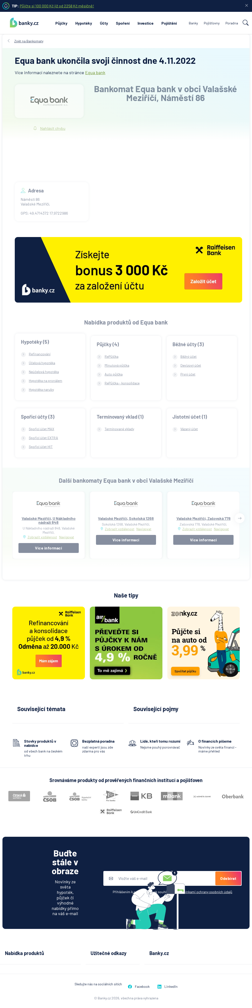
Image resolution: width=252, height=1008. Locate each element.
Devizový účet (190, 365)
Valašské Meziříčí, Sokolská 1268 (126, 518)
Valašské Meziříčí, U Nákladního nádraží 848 (49, 520)
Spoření (123, 23)
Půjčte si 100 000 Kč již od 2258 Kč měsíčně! (57, 5)
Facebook (142, 986)
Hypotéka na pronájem (45, 380)
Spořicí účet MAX (41, 429)
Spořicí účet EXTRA (43, 438)
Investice (146, 23)
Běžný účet (188, 356)
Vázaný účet (189, 429)
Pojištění (169, 23)
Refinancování (39, 354)
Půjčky (61, 23)
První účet (187, 374)
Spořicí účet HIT (41, 446)
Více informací (48, 548)
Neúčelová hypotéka (44, 372)
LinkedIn (171, 986)
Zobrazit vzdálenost (42, 537)
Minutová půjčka (117, 365)
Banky (193, 23)
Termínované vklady (119, 429)
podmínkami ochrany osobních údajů (204, 892)
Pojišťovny (212, 23)
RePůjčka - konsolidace (122, 383)
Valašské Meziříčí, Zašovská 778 (203, 518)
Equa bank (95, 72)
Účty (104, 23)
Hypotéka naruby (41, 389)
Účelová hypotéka (42, 363)
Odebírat (228, 878)
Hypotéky (83, 23)
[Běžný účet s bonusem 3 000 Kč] (128, 270)
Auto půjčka (114, 374)
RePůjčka (111, 356)
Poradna (231, 23)
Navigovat (66, 537)
